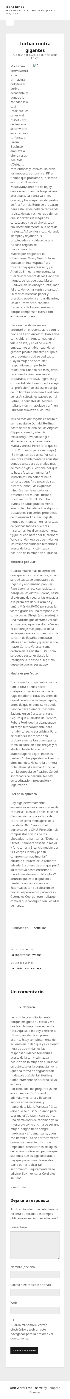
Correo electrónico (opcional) (30, 1285)
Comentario (18, 1227)
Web (13, 1303)
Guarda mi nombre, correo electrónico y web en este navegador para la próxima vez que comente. (32, 1331)
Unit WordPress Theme (26, 1388)
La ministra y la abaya (25, 968)
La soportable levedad (25, 955)
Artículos (40, 928)
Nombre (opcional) (23, 1267)
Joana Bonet (15, 7)
